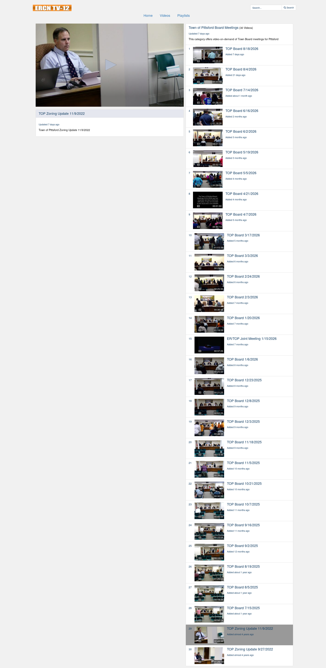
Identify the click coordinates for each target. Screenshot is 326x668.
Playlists (183, 15)
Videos (165, 15)
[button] (109, 65)
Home (148, 15)
